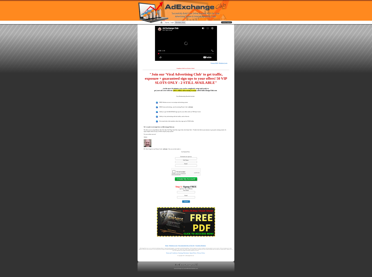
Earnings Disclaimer (183, 253)
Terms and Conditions (172, 253)
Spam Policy (193, 253)
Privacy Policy (201, 253)
